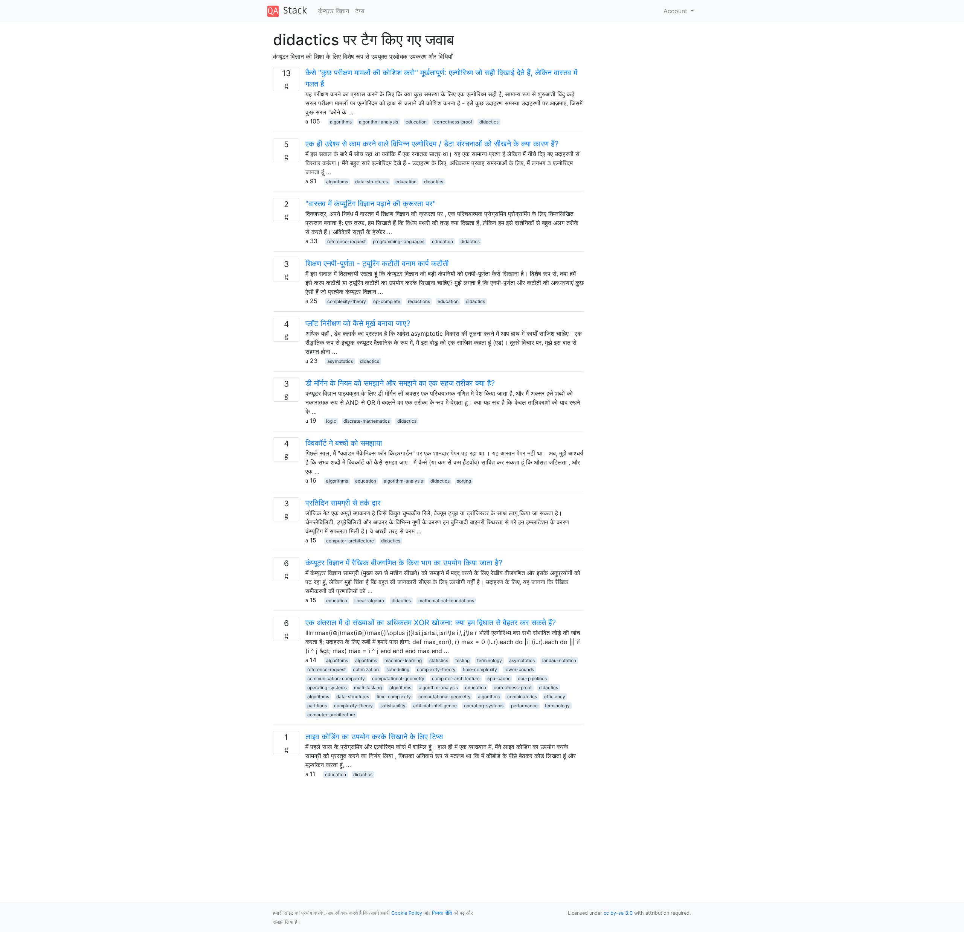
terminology (489, 660)
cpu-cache (499, 678)
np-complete (386, 301)
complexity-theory (346, 301)
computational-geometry (398, 678)
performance (524, 705)
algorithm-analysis (378, 122)
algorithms (341, 122)
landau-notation (559, 660)
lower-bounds (519, 669)
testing (462, 660)
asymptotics (340, 361)
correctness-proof (453, 122)
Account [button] (676, 11)
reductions (419, 301)
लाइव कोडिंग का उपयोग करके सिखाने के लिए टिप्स (374, 736)
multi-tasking (368, 687)
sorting (464, 481)
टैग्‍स (360, 11)
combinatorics (522, 696)
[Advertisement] (428, 831)
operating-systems (327, 687)
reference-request (346, 241)
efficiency (554, 696)
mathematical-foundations (446, 600)
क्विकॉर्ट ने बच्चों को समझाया (343, 443)
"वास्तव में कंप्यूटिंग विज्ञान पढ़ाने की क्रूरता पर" (370, 203)
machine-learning (403, 660)
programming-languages (398, 241)
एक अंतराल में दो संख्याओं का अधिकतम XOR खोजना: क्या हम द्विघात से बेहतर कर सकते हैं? (430, 622)
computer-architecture (350, 541)
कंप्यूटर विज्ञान (333, 11)
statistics (438, 660)
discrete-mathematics (366, 421)
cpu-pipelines (532, 678)
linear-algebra (369, 600)
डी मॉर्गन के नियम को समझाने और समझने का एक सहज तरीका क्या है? (400, 383)
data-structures (371, 181)
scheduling (397, 669)
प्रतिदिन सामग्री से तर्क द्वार (343, 502)
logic (331, 421)
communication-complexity (336, 678)
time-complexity (480, 669)
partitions (317, 705)
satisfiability (393, 705)
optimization (366, 669)
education (416, 122)
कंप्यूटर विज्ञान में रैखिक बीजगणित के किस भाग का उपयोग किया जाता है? (403, 562)
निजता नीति (442, 913)
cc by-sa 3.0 (618, 913)
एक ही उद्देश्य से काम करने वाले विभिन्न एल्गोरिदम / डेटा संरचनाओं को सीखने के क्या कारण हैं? (431, 143)
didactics (489, 122)
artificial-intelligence (435, 705)
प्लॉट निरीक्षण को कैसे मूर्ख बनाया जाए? (357, 323)
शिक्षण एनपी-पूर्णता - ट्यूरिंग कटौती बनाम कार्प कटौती (377, 263)
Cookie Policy (406, 913)
